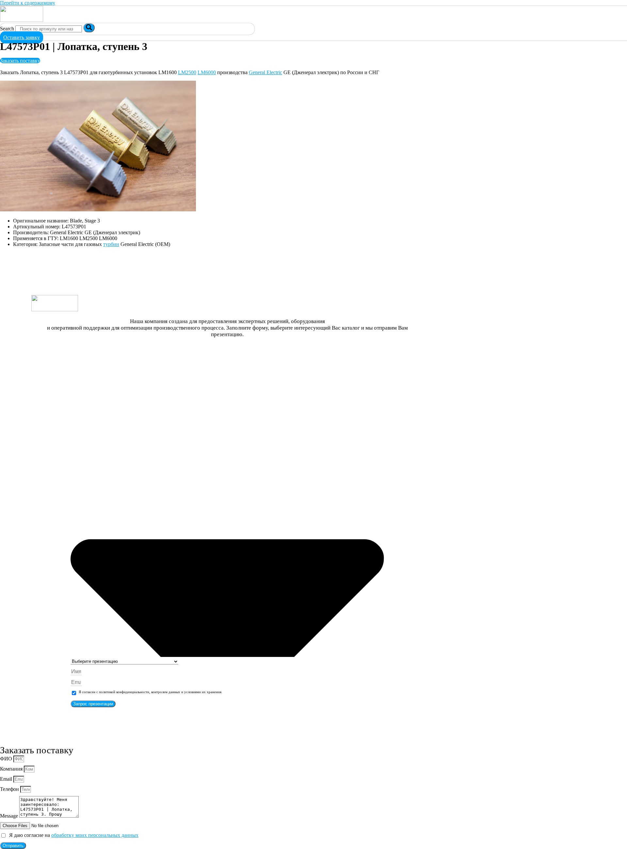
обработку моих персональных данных (94, 835)
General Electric (265, 72)
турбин (111, 244)
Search (7, 28)
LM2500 (187, 72)
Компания (12, 769)
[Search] (89, 27)
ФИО (6, 758)
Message (9, 816)
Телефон (10, 789)
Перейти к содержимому (27, 3)
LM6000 (207, 72)
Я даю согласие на (72, 835)
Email (6, 779)
